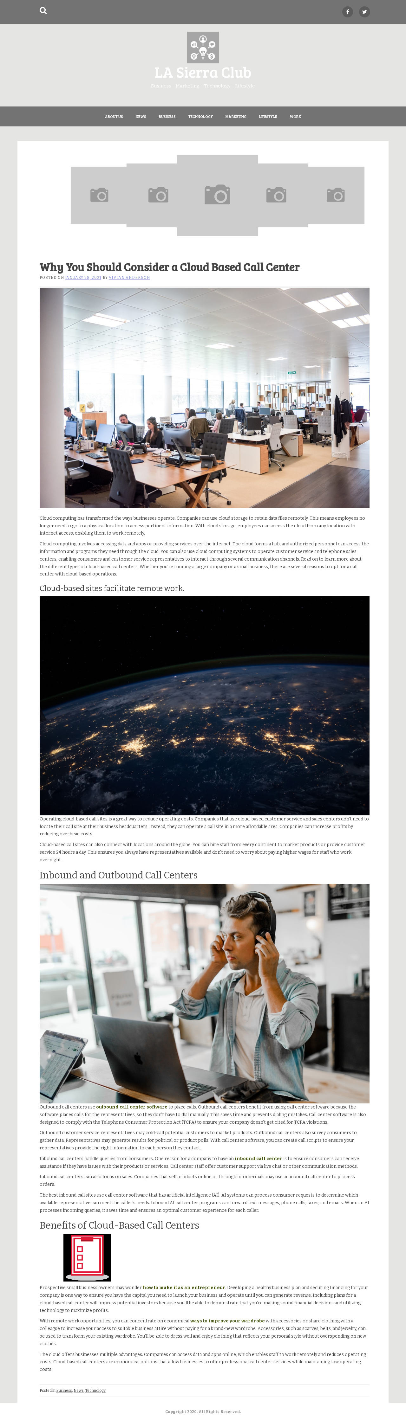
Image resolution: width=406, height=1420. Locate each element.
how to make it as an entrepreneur (184, 1287)
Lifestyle (268, 116)
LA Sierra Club (203, 71)
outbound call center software (131, 1107)
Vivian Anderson (129, 277)
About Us (114, 116)
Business (167, 116)
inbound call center (258, 1158)
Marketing (236, 116)
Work (295, 116)
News (141, 116)
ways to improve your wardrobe (227, 1321)
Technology (200, 116)
